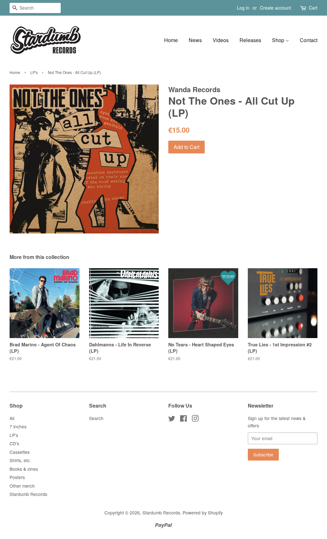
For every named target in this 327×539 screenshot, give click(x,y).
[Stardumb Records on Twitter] (171, 419)
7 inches (18, 426)
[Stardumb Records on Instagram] (195, 419)
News (195, 40)
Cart (313, 7)
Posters (17, 477)
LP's (34, 72)
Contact (308, 40)
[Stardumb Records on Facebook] (183, 419)
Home (171, 40)
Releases (250, 40)
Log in (243, 7)
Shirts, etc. (20, 460)
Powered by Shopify (203, 512)
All (12, 418)
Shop (278, 40)
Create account (275, 7)
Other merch (22, 486)
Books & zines (24, 469)
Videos (221, 40)
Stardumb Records (28, 494)
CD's (14, 443)
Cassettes (20, 452)
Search (96, 418)
